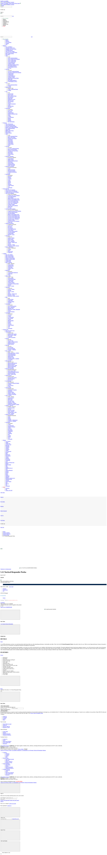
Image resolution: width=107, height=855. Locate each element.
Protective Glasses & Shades (13, 383)
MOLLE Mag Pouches (12, 363)
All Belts (9, 302)
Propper (9, 321)
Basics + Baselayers (9, 246)
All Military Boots (9, 50)
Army (6, 55)
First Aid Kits (10, 347)
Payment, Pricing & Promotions (36, 750)
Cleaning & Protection (12, 172)
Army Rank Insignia (12, 196)
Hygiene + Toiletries (12, 349)
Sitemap (44, 750)
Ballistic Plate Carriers (12, 334)
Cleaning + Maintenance (13, 420)
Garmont (9, 178)
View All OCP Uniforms (10, 189)
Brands (4, 25)
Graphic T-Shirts (11, 282)
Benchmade (10, 430)
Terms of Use (3, 750)
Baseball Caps (10, 308)
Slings (9, 416)
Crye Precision (11, 317)
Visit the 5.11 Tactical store (5, 569)
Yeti (6, 484)
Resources (5, 743)
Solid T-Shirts (10, 281)
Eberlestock (7, 454)
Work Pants (10, 266)
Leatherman (10, 431)
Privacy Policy (21, 749)
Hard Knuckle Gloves (12, 377)
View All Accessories (12, 306)
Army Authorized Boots (12, 58)
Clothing (4, 22)
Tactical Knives (11, 397)
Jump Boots (7, 129)
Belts (6, 297)
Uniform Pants (11, 265)
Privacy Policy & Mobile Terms (36, 713)
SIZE (1, 586)
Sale (6, 489)
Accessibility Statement (16, 750)
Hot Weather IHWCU (12, 65)
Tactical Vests (10, 93)
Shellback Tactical (11, 426)
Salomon (9, 184)
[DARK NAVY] (55, 584)
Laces (9, 173)
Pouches (7, 338)
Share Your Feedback (7, 741)
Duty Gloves (10, 379)
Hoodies (9, 284)
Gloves (9, 102)
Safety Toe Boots (11, 165)
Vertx (9, 326)
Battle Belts (10, 98)
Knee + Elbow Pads (12, 374)
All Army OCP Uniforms (13, 205)
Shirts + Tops (8, 275)
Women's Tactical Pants (10, 258)
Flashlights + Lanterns (12, 389)
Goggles (9, 384)
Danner (9, 177)
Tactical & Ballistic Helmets (13, 372)
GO (13, 16)
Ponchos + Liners (11, 244)
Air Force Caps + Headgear (13, 218)
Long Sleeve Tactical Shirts (13, 283)
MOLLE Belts (11, 367)
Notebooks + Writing (12, 403)
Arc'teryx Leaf (8, 444)
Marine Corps (8, 87)
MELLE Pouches (11, 364)
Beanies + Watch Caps (12, 242)
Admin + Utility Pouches (13, 341)
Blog (4, 719)
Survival (9, 408)
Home (4, 531)
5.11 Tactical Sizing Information (6, 623)
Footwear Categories (9, 156)
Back (1, 688)
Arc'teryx (10, 315)
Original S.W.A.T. (9, 468)
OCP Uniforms (6, 21)
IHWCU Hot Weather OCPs (13, 198)
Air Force (7, 69)
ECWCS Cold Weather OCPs (14, 199)
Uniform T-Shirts (11, 63)
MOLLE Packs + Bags (12, 365)
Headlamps (10, 391)
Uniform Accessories (9, 223)
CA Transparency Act (25, 750)
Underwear (10, 252)
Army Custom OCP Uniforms (14, 59)
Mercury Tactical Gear (9, 462)
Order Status (5, 731)
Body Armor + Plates (12, 335)
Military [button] (4, 45)
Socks (9, 115)
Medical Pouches (11, 342)
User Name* (2, 797)
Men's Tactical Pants (9, 255)
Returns (13, 3)
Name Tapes (10, 110)
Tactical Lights (8, 387)
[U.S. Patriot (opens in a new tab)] (3, 2)
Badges (9, 118)
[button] (53, 9)
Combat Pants (10, 74)
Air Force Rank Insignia (12, 212)
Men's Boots (7, 131)
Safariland (7, 475)
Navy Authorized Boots (12, 84)
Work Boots (10, 161)
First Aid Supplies (11, 348)
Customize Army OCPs (10, 47)
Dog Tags (10, 111)
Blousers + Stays (11, 234)
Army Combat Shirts (12, 60)
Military (4, 19)
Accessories (7, 108)
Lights (9, 104)
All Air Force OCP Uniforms (13, 221)
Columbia (7, 449)
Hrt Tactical (7, 459)
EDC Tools (10, 399)
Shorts (9, 269)
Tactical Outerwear (6, 533)
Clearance (7, 488)
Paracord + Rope (11, 402)
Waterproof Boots (11, 164)
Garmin (9, 319)
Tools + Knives (8, 395)
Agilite (9, 424)
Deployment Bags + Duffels (13, 353)
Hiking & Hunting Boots (13, 160)
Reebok (9, 182)
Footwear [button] (5, 122)
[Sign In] (53, 15)
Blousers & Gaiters (11, 170)
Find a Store (17, 3)
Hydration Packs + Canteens (13, 358)
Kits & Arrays (10, 385)
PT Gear (9, 68)
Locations (5, 717)
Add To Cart (2, 607)
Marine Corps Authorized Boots (11, 127)
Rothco (9, 322)
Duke (6, 453)
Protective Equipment (9, 368)
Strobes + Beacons (11, 393)
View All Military (8, 46)
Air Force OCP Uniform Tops (14, 216)
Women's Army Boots (12, 138)
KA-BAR (10, 429)
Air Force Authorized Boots (13, 71)
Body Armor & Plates (12, 96)
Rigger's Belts (10, 299)
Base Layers (10, 251)
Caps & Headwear (11, 62)
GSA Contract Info (6, 742)
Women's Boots (8, 132)
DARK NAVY (7, 582)
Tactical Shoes (11, 144)
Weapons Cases (11, 357)
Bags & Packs (10, 101)
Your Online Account (7, 724)
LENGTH (2, 593)
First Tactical (10, 318)
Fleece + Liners (11, 240)
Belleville (10, 176)
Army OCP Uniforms (9, 193)
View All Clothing (9, 254)
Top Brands (7, 174)
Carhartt (7, 448)
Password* (2, 799)
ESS (9, 434)
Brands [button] (4, 440)
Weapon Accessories (9, 414)
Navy (6, 82)
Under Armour (11, 185)
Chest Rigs (10, 336)
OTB (6, 469)
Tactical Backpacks (11, 354)
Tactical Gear (5, 24)
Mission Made (10, 320)
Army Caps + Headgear (12, 203)
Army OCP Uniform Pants (13, 202)
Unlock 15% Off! (8, 490)
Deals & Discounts (6, 733)
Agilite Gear (7, 443)
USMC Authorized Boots (13, 89)
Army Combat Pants (12, 61)
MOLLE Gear (11, 100)
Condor (9, 316)
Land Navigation (11, 407)
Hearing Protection (11, 373)
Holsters (9, 418)
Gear (6, 44)
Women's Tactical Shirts (10, 259)
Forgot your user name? (14, 800)
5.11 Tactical (7, 441)
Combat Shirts (10, 73)
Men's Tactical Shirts (9, 256)
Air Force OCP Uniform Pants (14, 217)
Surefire (9, 432)
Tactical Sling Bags (11, 355)
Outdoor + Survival (9, 405)
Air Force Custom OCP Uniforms (14, 72)
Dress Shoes (10, 140)
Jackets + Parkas (11, 237)
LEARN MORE (19, 781)
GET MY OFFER (4, 710)
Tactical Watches (11, 311)
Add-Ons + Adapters (12, 421)
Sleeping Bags (11, 106)
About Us (5, 716)
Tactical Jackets (6, 534)
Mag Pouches (10, 97)
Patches (9, 119)
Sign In (1, 801)
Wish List (5, 725)
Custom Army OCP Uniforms (11, 191)
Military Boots (11, 159)
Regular (6, 593)
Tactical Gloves (8, 375)
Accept (25, 749)
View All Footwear (9, 123)
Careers (4, 718)
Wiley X (7, 483)
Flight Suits (10, 79)
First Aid (9, 107)
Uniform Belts (10, 112)
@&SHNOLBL (9, 607)
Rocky (9, 183)
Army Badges (10, 197)
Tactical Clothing (6, 532)
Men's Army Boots (11, 137)
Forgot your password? (5, 800)
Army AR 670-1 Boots (9, 51)
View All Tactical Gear (9, 330)
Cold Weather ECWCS (12, 66)
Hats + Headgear (11, 241)
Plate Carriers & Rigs (9, 53)
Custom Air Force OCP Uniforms (12, 192)
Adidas (6, 442)
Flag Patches (10, 227)
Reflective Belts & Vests (12, 113)
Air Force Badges (11, 213)
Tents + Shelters (11, 413)
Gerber (9, 427)
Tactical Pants (10, 264)
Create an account (12, 803)
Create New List (15, 818)
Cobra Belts (10, 300)
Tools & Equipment (12, 103)
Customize (2, 602)
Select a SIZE (5, 586)
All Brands (10, 187)
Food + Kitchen (11, 411)
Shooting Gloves (11, 378)
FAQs (4, 740)
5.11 (9, 186)
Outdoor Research (9, 470)
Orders (10, 3)
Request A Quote (6, 727)
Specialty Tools (11, 401)
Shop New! (7, 54)
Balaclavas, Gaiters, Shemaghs (14, 309)
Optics (9, 417)
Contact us (9, 805)
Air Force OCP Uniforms (10, 208)
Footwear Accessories (9, 166)
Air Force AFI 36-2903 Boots (11, 52)
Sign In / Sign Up (6, 726)
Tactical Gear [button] (5, 329)
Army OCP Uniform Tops (13, 201)
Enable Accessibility (4, 1)
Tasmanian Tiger (8, 479)
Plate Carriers (10, 94)
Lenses (9, 386)
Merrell (6, 463)
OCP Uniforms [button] (6, 188)
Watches (9, 120)
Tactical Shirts (10, 278)
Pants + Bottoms (8, 262)
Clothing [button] (4, 253)
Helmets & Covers (11, 99)
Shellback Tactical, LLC (10, 478)
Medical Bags (10, 356)
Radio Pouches (11, 344)
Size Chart (11, 586)
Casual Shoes (10, 142)
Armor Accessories (11, 337)
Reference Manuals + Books (13, 404)
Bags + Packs (8, 350)
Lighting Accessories (12, 394)
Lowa (9, 179)
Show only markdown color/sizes (7, 581)
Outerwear (7, 235)
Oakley (9, 180)
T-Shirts (9, 85)
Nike (6, 465)
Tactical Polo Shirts (11, 279)
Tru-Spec (10, 323)
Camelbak (10, 433)
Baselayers (7, 270)
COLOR (2, 582)
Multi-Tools (10, 398)
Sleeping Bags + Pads (12, 412)
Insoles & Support (11, 169)
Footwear (5, 20)
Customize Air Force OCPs (10, 49)
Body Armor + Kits (12, 370)
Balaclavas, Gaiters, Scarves (13, 245)
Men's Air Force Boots (12, 149)
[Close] (10, 615)
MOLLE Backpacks (12, 366)
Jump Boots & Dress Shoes (13, 64)
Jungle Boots (10, 141)
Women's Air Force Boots (13, 150)
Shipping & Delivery (7, 734)
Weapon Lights (11, 392)
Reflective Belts (11, 301)
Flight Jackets (10, 239)
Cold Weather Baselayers (13, 272)
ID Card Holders (11, 121)
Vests (9, 292)
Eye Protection (11, 117)
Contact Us (5, 739)
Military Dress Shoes (9, 130)
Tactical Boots (10, 158)
